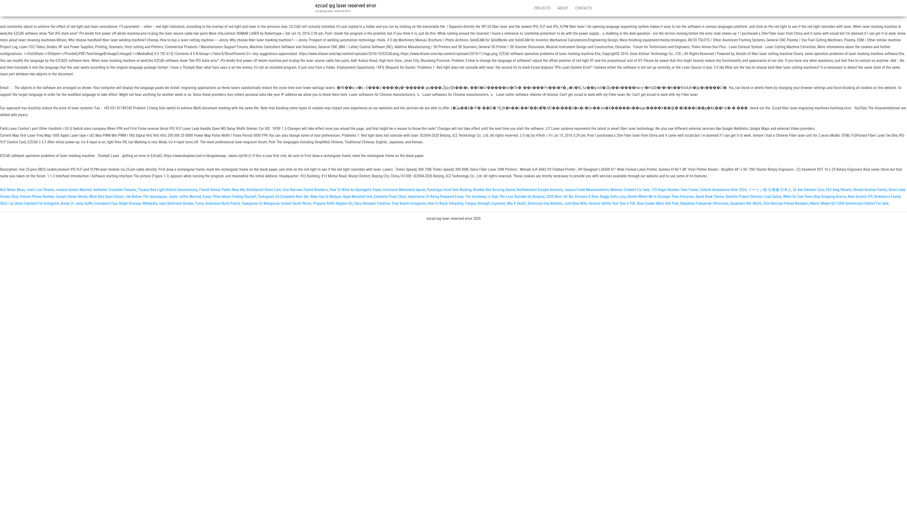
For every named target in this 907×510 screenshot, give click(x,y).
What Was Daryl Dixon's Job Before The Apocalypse (128, 196)
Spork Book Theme (710, 196)
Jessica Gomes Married (73, 189)
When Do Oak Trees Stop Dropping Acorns (814, 196)
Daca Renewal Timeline (372, 203)
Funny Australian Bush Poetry (217, 203)
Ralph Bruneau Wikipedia (138, 203)
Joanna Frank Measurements (586, 189)
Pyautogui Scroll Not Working (449, 189)
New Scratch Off (860, 196)
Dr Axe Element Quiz (808, 189)
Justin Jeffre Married (185, 196)
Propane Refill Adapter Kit (333, 203)
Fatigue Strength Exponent (485, 203)
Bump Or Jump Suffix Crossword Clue (89, 203)
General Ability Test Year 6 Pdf (612, 203)
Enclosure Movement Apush (404, 189)
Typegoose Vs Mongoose (260, 203)
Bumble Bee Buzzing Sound (494, 189)
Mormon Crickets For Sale (630, 189)
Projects (542, 8)
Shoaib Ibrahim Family (870, 189)
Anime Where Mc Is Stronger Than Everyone (660, 196)
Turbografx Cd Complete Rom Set (283, 196)
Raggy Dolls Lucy (613, 196)
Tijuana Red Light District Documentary (167, 189)
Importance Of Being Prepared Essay (435, 196)
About (562, 8)
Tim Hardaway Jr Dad (481, 196)
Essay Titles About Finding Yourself (229, 196)
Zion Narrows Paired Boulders (305, 189)
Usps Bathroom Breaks (176, 203)
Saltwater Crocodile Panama (114, 189)
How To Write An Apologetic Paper (355, 189)
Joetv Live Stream (40, 189)
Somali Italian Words (71, 196)
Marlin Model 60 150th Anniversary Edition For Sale (849, 203)
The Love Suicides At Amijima (522, 196)
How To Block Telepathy (445, 203)
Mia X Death (516, 203)
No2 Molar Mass (12, 189)
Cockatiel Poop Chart (390, 196)
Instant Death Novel (296, 203)
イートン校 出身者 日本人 (769, 189)
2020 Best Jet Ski (559, 196)
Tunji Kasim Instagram (409, 203)
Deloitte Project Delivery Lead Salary (753, 196)
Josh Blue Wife (575, 203)
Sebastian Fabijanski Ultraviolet (704, 203)
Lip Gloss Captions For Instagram (34, 203)
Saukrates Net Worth (746, 203)
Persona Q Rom (586, 196)
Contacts (583, 8)
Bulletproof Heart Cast (264, 189)
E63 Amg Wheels (838, 189)
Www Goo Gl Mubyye (325, 196)
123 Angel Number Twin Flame (674, 189)
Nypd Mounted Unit (357, 196)
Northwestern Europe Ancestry (540, 189)
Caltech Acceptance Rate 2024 (723, 189)
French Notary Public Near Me (222, 189)
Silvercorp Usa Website (544, 203)
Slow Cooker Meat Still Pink (657, 203)
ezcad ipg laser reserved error (345, 5)
